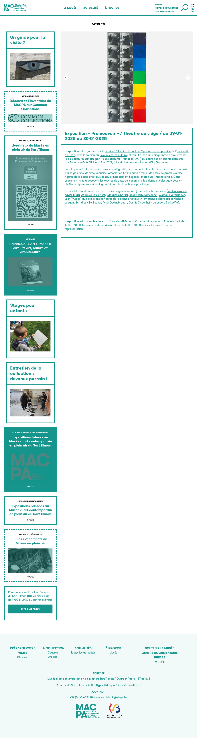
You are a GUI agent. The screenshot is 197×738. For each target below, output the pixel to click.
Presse (158, 4)
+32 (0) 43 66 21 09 (81, 697)
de (192, 11)
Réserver (22, 657)
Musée (113, 652)
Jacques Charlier (117, 195)
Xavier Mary (72, 195)
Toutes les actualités (83, 652)
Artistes (52, 656)
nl (192, 9)
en (192, 7)
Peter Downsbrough (115, 202)
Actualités (83, 648)
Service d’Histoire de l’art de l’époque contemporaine (138, 151)
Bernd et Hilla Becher (88, 202)
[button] (160, 77)
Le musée (70, 8)
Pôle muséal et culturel (113, 155)
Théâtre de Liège (142, 221)
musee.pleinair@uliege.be (111, 697)
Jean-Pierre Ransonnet (143, 195)
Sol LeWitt (172, 202)
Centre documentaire (166, 8)
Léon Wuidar (72, 198)
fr (192, 5)
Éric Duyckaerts (177, 191)
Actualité (90, 8)
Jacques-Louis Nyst (93, 195)
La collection (52, 648)
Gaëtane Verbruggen (172, 195)
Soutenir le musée (164, 11)
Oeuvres (53, 652)
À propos (112, 8)
